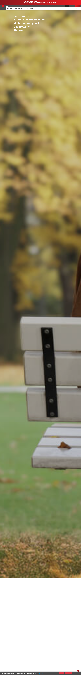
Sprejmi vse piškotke (68, 673)
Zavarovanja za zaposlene (9, 576)
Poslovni (71, 6)
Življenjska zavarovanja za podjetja (18, 576)
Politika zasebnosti (40, 673)
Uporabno (32, 8)
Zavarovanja (9, 8)
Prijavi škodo (54, 2)
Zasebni (67, 6)
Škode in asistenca (18, 8)
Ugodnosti (26, 8)
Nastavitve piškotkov (55, 673)
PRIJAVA (78, 8)
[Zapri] (80, 673)
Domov (4, 576)
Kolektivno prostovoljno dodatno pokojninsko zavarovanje (31, 576)
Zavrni (62, 673)
